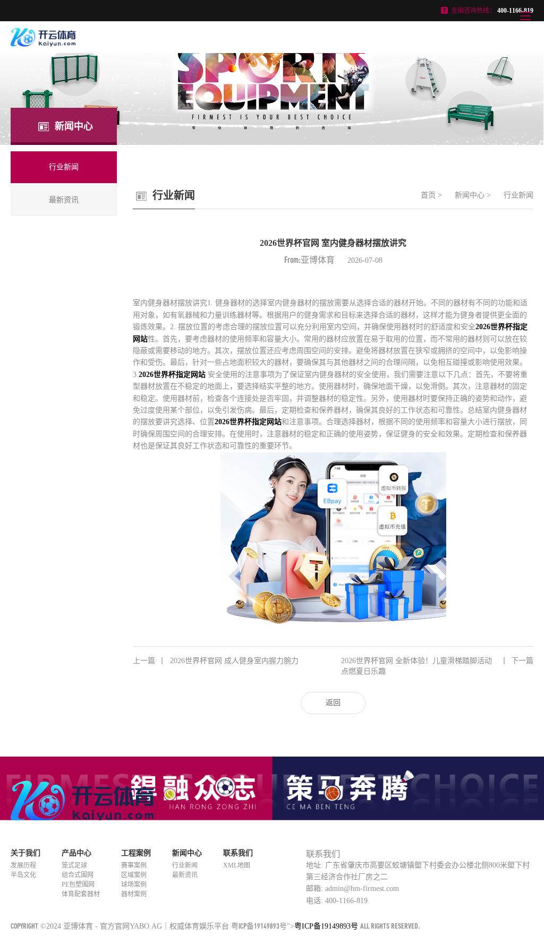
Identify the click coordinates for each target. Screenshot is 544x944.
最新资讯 (185, 875)
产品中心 (76, 853)
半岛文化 (23, 875)
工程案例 (136, 853)
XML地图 (236, 865)
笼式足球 (74, 865)
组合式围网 (78, 875)
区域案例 (134, 875)
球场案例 (134, 884)
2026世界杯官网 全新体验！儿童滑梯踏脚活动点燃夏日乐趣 (437, 666)
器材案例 (134, 894)
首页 (428, 195)
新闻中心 (469, 195)
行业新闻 (518, 195)
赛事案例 (134, 865)
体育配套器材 (81, 894)
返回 (333, 703)
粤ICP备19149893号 (259, 925)
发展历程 (23, 865)
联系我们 (238, 853)
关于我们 (25, 853)
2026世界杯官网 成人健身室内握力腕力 (216, 661)
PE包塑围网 (78, 884)
